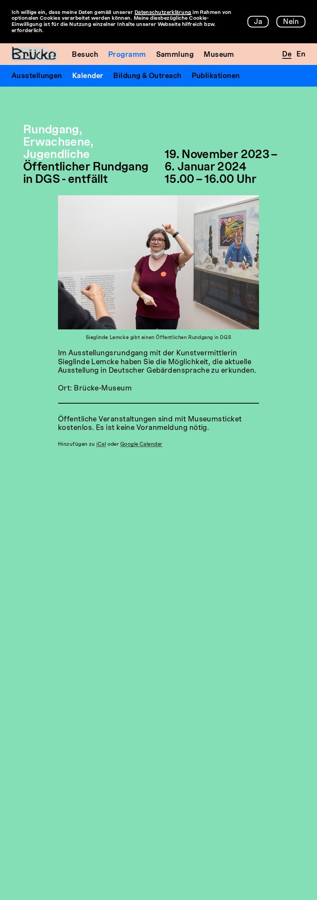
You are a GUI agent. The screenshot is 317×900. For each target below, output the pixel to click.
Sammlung (175, 54)
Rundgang (51, 130)
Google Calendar (141, 444)
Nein (291, 22)
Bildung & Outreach (147, 76)
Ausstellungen (37, 76)
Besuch (85, 54)
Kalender (88, 76)
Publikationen (216, 76)
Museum (219, 54)
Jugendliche (56, 155)
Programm (127, 54)
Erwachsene (56, 142)
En (301, 54)
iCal (101, 444)
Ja (258, 22)
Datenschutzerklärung (163, 12)
